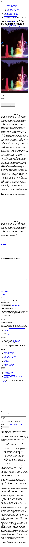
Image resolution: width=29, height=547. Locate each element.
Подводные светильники (13, 9)
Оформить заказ (15, 305)
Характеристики (4, 105)
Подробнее (3, 244)
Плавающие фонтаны (9, 364)
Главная (6, 18)
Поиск (5, 332)
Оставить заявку (10, 104)
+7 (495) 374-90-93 (17, 340)
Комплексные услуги (9, 371)
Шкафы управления (12, 5)
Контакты (3, 337)
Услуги (2, 368)
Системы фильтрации (12, 13)
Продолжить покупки (6, 305)
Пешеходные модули (9, 365)
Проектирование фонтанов (10, 372)
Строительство (7, 373)
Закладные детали (11, 10)
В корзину (3, 104)
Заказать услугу (5, 426)
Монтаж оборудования (12, 25)
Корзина (6, 334)
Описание (12, 105)
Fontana (5, 111)
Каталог (6, 3)
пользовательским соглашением (17, 328)
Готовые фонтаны (11, 6)
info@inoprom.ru (15, 341)
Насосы (8, 12)
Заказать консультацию (6, 322)
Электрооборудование (12, 14)
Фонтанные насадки (12, 8)
